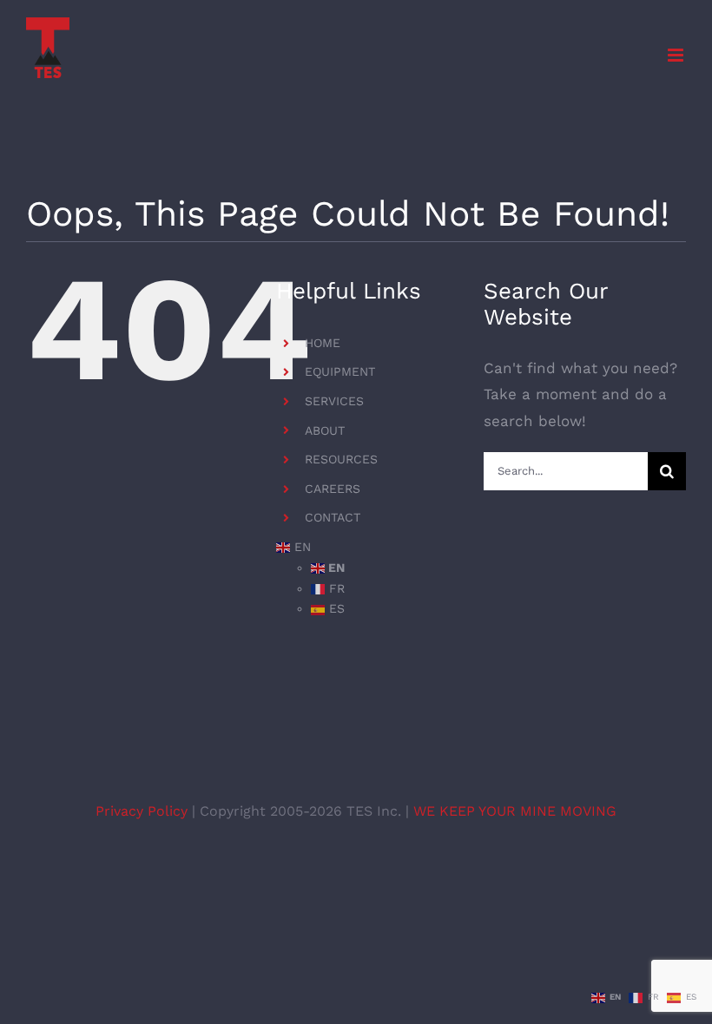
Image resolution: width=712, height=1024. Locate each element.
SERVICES (334, 401)
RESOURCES (341, 459)
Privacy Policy (144, 811)
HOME (322, 343)
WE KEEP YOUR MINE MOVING (514, 811)
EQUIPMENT (340, 371)
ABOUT (325, 430)
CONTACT (332, 517)
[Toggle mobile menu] (677, 55)
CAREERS (332, 489)
